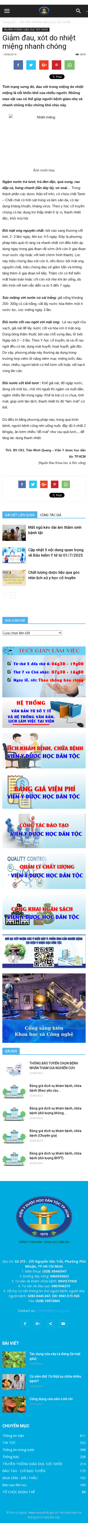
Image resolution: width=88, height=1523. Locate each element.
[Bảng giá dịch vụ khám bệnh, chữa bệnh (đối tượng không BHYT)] (14, 1114)
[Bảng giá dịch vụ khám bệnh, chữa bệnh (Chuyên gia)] (14, 1136)
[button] (80, 11)
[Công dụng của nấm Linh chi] (14, 1405)
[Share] (50, 1324)
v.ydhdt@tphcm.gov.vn (53, 1310)
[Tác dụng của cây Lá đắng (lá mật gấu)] (14, 1360)
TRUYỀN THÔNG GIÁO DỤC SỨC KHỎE (45, 22)
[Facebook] (25, 1324)
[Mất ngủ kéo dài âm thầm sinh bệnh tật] (14, 533)
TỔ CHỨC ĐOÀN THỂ (18, 1492)
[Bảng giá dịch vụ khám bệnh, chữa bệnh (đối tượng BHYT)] (14, 1159)
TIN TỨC (9, 1442)
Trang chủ (8, 22)
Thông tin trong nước (18, 1449)
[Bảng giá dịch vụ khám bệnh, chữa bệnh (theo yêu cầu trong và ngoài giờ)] (14, 1091)
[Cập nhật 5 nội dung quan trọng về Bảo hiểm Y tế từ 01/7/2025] (14, 555)
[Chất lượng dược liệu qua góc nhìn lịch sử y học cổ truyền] (14, 578)
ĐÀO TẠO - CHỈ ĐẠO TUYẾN (23, 1471)
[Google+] (37, 1324)
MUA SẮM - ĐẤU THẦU (20, 1478)
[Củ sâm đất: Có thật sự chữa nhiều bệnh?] (14, 1382)
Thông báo (10, 1457)
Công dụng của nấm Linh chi (51, 1399)
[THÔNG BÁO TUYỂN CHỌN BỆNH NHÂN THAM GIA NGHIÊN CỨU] (14, 1069)
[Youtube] (63, 1324)
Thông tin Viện (13, 1435)
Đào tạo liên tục (14, 1485)
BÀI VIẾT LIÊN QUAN (19, 515)
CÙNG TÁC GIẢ (50, 515)
